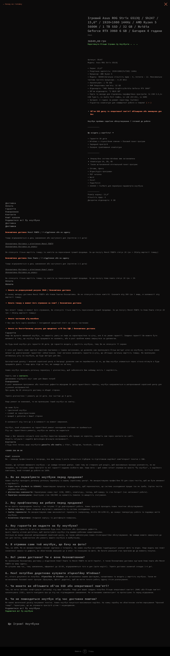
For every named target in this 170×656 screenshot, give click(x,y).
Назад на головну (13, 4)
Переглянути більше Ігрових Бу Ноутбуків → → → (113, 44)
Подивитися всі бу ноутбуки (19, 611)
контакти (23, 376)
